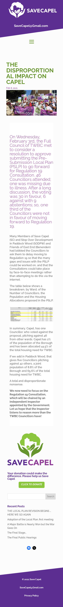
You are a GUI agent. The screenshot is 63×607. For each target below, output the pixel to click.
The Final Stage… (16, 532)
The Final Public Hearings (22, 537)
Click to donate (31, 484)
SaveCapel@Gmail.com (31, 26)
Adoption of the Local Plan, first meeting (30, 519)
